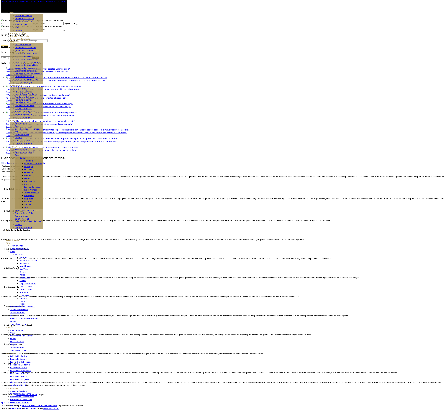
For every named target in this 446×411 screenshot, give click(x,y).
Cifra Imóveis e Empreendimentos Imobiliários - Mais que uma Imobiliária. (34, 1)
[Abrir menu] (2, 235)
